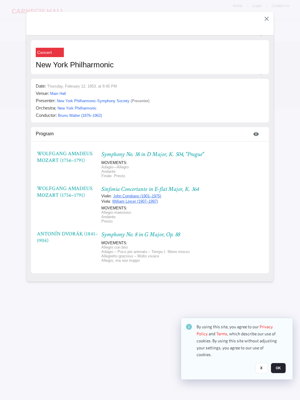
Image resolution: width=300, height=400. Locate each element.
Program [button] (45, 133)
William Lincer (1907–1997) (135, 201)
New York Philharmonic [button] (77, 108)
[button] (266, 18)
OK (278, 368)
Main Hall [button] (58, 93)
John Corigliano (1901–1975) (137, 196)
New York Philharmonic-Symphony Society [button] (93, 101)
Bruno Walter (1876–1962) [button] (80, 115)
